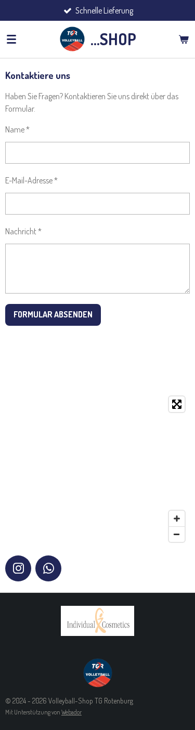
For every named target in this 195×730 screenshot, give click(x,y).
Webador (71, 712)
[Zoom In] (177, 518)
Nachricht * (23, 231)
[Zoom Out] (177, 534)
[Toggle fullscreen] (177, 404)
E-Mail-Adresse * (31, 180)
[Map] (97, 469)
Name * (17, 129)
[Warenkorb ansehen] (183, 39)
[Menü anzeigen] (11, 39)
